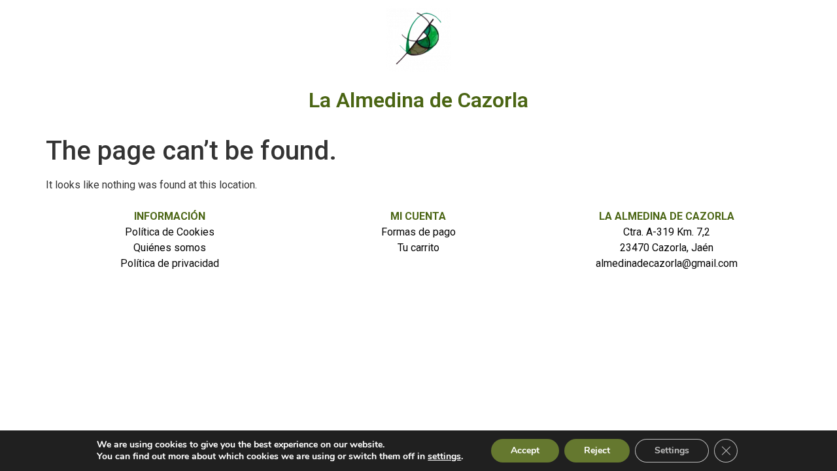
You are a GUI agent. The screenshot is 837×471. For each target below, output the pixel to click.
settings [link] (444, 456)
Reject (597, 450)
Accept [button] (525, 450)
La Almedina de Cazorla (418, 100)
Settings (672, 450)
